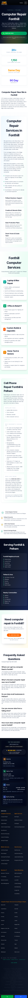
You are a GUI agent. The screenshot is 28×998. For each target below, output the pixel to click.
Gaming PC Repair (4, 840)
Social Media (17, 893)
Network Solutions (4, 880)
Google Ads (17, 890)
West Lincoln (17, 951)
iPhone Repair (3, 853)
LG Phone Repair (4, 863)
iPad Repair (17, 823)
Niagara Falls (17, 924)
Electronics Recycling (5, 833)
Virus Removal (4, 830)
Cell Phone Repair (4, 850)
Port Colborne (3, 932)
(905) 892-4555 (9, 33)
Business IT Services (5, 873)
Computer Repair (4, 816)
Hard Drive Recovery (18, 853)
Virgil (15, 944)
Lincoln (2, 924)
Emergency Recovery (19, 860)
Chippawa (16, 904)
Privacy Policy (14, 959)
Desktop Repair (4, 820)
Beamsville (3, 904)
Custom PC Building (5, 837)
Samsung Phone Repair (5, 856)
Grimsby (16, 916)
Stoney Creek (3, 940)
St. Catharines (17, 936)
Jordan (16, 920)
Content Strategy (18, 883)
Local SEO (16, 880)
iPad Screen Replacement (19, 826)
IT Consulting (3, 876)
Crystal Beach (3, 908)
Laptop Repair (3, 823)
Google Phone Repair (5, 860)
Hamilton (2, 920)
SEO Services (17, 876)
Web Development (18, 873)
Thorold (16, 940)
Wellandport (3, 951)
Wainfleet (3, 948)
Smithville (3, 936)
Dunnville (16, 908)
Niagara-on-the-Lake (5, 928)
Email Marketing (18, 886)
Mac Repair (17, 816)
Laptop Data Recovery (19, 856)
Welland (16, 948)
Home (21, 2)
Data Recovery (17, 850)
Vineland (2, 944)
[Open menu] (25, 2)
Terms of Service (6, 959)
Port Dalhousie (17, 932)
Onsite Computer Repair (5, 826)
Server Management (5, 883)
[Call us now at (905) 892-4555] (7, 996)
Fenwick (2, 912)
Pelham (16, 928)
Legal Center (14, 962)
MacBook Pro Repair (18, 820)
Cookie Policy (22, 959)
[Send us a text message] (21, 996)
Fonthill (16, 912)
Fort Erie (2, 916)
